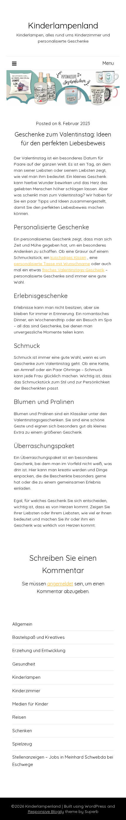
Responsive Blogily (46, 811)
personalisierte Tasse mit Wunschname (52, 263)
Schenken (22, 730)
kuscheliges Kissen (68, 257)
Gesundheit (23, 664)
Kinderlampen (26, 677)
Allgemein (22, 624)
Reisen (19, 717)
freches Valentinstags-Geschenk (73, 269)
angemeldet (60, 584)
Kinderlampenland (63, 25)
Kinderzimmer (26, 690)
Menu (108, 63)
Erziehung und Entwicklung (38, 650)
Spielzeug (22, 744)
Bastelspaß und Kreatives (38, 637)
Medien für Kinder (30, 704)
